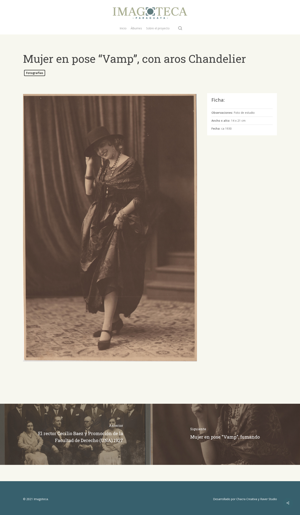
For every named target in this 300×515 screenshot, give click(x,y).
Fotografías (34, 73)
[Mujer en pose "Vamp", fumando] (225, 434)
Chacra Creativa (246, 499)
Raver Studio (268, 499)
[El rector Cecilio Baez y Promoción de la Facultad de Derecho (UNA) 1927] (75, 434)
